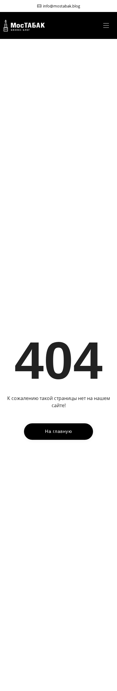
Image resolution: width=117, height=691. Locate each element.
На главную (58, 431)
